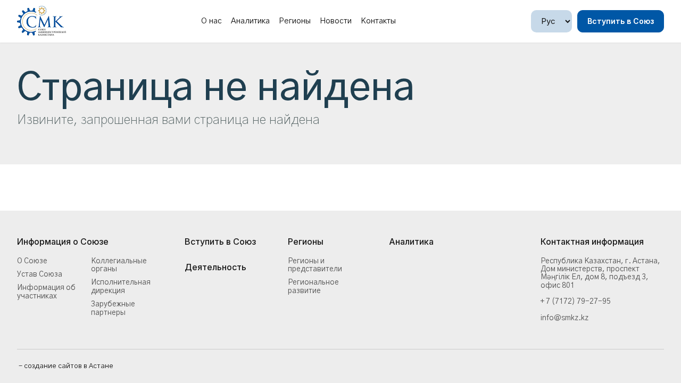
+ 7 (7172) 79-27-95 (576, 301)
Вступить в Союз (620, 21)
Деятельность (215, 267)
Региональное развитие (313, 286)
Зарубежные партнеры (113, 308)
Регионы (295, 21)
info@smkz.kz (564, 318)
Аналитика (250, 21)
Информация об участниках (46, 291)
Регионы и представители (315, 265)
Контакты (378, 21)
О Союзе (32, 261)
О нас (211, 21)
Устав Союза (39, 274)
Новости (336, 21)
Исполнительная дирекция (121, 286)
